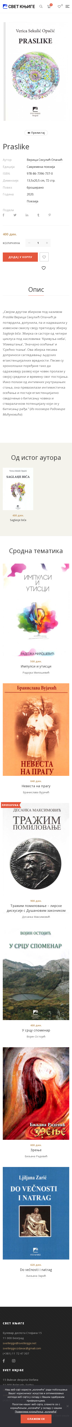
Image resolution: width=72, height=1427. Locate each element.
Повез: (7, 187)
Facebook (4, 1361)
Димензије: (11, 180)
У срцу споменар (36, 1030)
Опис (36, 289)
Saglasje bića (18, 520)
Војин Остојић (36, 1036)
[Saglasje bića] (18, 489)
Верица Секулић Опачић (44, 160)
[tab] (36, 289)
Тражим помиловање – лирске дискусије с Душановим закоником (36, 908)
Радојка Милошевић (36, 672)
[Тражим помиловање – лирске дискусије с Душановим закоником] (36, 849)
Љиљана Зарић (36, 1276)
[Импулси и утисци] (36, 610)
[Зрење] (36, 1093)
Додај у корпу (20, 257)
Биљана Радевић (36, 1156)
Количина (11, 243)
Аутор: (7, 160)
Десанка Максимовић (36, 917)
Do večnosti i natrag (36, 1269)
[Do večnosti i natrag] (36, 1213)
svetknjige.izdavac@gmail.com (22, 1348)
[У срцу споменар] (36, 974)
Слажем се (36, 1418)
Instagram (13, 1361)
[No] (67, 1406)
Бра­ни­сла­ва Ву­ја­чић (36, 792)
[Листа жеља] (59, 6)
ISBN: (6, 174)
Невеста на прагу (36, 786)
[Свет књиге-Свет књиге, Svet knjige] (19, 6)
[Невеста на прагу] (36, 729)
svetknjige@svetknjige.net (19, 1343)
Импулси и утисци (36, 666)
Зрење (36, 1150)
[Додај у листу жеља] (44, 256)
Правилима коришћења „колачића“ (35, 1411)
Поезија (32, 201)
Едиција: (9, 167)
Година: (8, 194)
